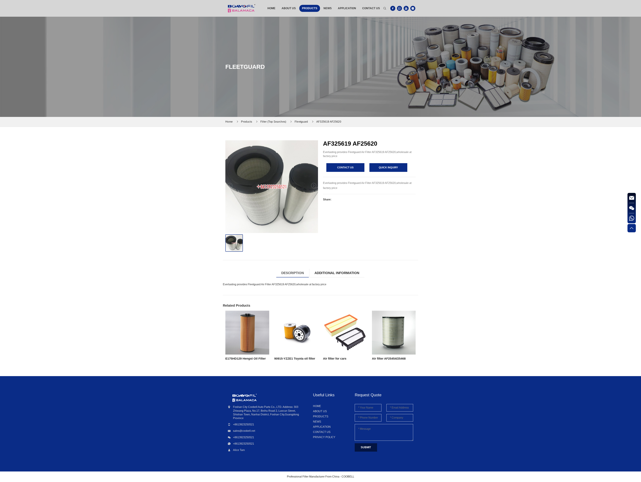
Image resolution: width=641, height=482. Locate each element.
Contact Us (371, 8)
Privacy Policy (324, 437)
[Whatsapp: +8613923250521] (631, 218)
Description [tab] (292, 273)
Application (347, 8)
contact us (345, 167)
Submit (366, 447)
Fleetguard (301, 121)
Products (309, 8)
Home (271, 8)
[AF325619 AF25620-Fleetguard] (241, 8)
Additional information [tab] (336, 273)
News (328, 8)
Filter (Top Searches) (273, 121)
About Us (289, 8)
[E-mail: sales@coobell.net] (631, 198)
